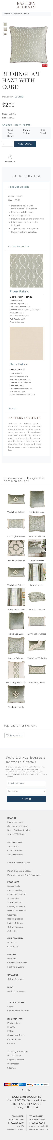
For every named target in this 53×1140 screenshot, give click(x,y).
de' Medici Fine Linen (17, 826)
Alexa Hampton (15, 854)
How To (11, 1027)
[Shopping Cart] (49, 5)
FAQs (10, 1031)
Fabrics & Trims (15, 923)
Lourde (19, 96)
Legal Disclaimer (15, 1059)
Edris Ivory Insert (37, 682)
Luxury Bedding (15, 890)
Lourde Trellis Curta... (16, 609)
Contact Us (12, 946)
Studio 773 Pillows (16, 834)
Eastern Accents (15, 822)
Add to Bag (25, 144)
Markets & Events (15, 967)
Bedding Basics (15, 919)
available (32, 232)
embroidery (10, 161)
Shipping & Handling (17, 1051)
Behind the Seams (16, 991)
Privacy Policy (20, 774)
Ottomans (12, 915)
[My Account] (47, 5)
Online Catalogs (15, 979)
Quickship (12, 931)
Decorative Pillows (21, 14)
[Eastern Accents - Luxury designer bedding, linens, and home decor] (26, 5)
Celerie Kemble (14, 850)
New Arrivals (13, 886)
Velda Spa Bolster (16, 512)
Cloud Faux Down (10, 133)
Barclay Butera (14, 842)
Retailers (11, 958)
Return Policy (14, 1055)
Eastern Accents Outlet (18, 862)
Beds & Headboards (17, 910)
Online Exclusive (15, 927)
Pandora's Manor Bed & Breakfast (23, 875)
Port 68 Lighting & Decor (19, 871)
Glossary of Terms (16, 1035)
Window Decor (14, 902)
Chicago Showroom (17, 962)
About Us (12, 942)
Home (7, 14)
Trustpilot (26, 1090)
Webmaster (13, 1063)
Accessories (13, 898)
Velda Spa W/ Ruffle (37, 658)
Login (10, 1006)
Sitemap (11, 1068)
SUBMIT (26, 799)
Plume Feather (26, 131)
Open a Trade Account (18, 1010)
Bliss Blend (43, 131)
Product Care (13, 1023)
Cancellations (14, 1039)
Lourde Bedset (37, 560)
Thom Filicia (13, 846)
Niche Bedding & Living (19, 830)
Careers (11, 1043)
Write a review (14, 735)
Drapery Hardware (16, 906)
